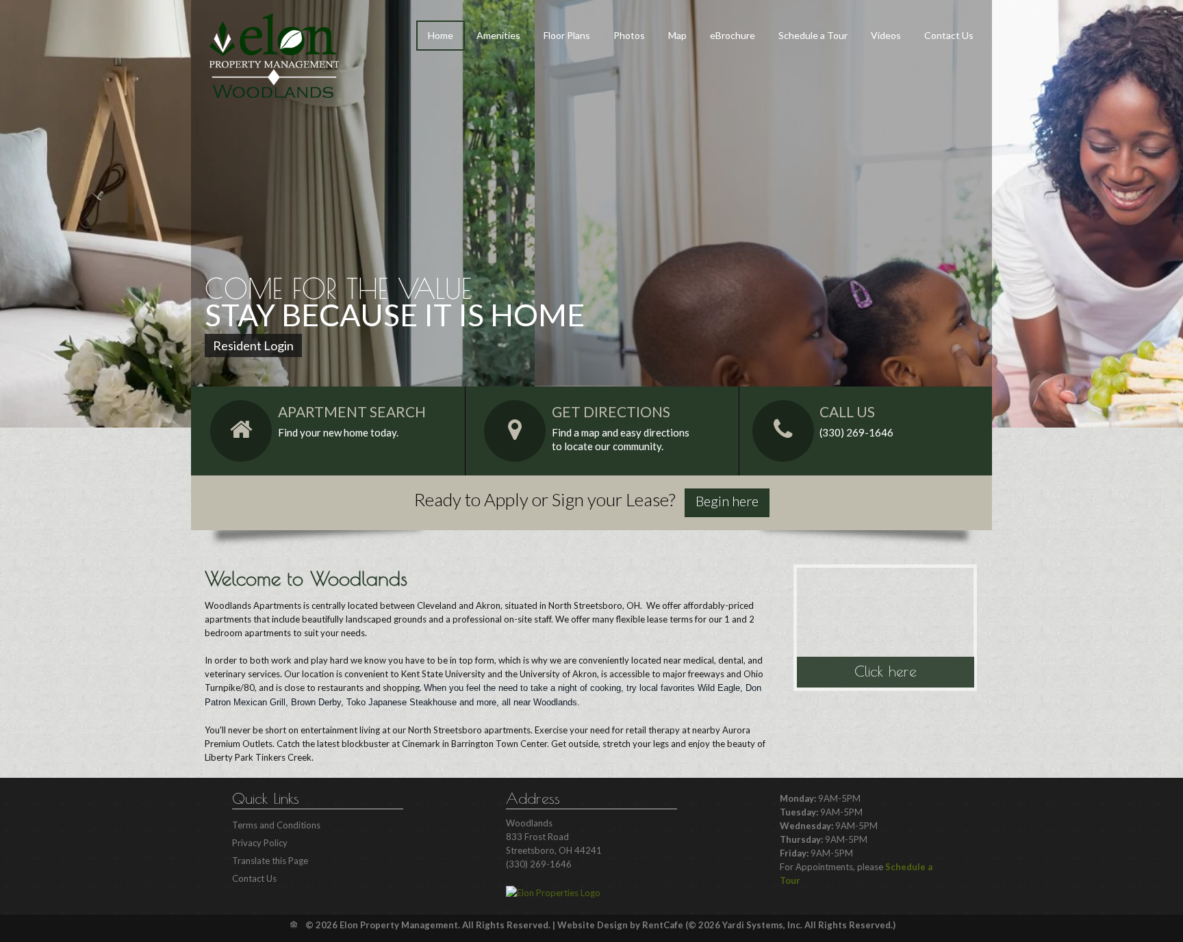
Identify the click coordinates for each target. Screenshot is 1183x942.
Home (440, 35)
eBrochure (732, 35)
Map (677, 35)
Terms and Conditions (276, 825)
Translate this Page (270, 860)
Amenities (498, 35)
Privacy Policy (260, 842)
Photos (629, 35)
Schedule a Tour (813, 35)
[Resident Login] (253, 345)
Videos (886, 35)
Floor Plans (567, 35)
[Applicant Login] (727, 502)
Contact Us (949, 35)
